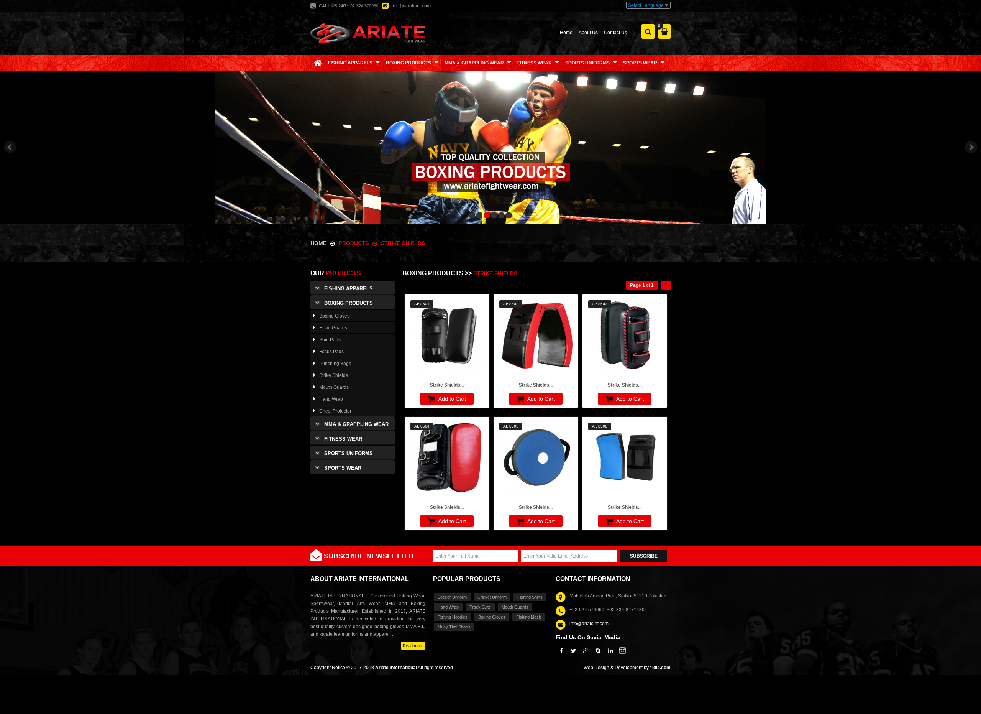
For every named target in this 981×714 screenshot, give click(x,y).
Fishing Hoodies (453, 617)
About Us (588, 32)
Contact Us (615, 32)
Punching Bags (335, 363)
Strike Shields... (447, 385)
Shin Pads (330, 339)
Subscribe (644, 556)
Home (566, 32)
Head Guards (333, 328)
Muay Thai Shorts (454, 627)
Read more (413, 645)
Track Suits (480, 607)
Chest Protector (335, 411)
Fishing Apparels (348, 288)
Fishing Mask (528, 617)
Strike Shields (403, 243)
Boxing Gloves (334, 316)
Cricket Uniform (492, 597)
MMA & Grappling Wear (356, 424)
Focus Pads (331, 351)
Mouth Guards (334, 387)
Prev (10, 147)
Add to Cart (451, 399)
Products (354, 243)
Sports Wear (342, 468)
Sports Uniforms (348, 453)
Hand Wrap (331, 399)
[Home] (317, 63)
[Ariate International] (367, 33)
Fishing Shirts (530, 597)
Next (971, 147)
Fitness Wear (343, 439)
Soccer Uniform (452, 597)
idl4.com (661, 667)
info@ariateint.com (411, 5)
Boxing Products (348, 303)
